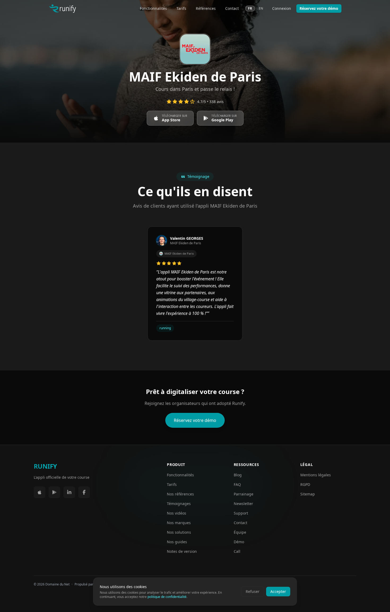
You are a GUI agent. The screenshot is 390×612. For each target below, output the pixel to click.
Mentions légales (315, 474)
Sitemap (307, 494)
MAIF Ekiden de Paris (179, 253)
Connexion (281, 8)
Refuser (252, 591)
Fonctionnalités (153, 8)
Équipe (240, 532)
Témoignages (179, 503)
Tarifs (181, 8)
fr (250, 8)
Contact (232, 8)
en (261, 8)
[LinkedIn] (69, 492)
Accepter (278, 591)
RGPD (305, 484)
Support (241, 513)
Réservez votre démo (319, 8)
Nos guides (177, 541)
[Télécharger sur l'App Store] (39, 492)
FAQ (237, 484)
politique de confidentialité (167, 596)
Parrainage (243, 494)
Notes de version (182, 551)
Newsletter (243, 503)
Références (206, 8)
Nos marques (179, 522)
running (165, 328)
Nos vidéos (176, 513)
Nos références (180, 494)
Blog (238, 474)
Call (237, 551)
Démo (239, 541)
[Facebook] (84, 492)
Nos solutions (179, 532)
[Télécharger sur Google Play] (54, 492)
